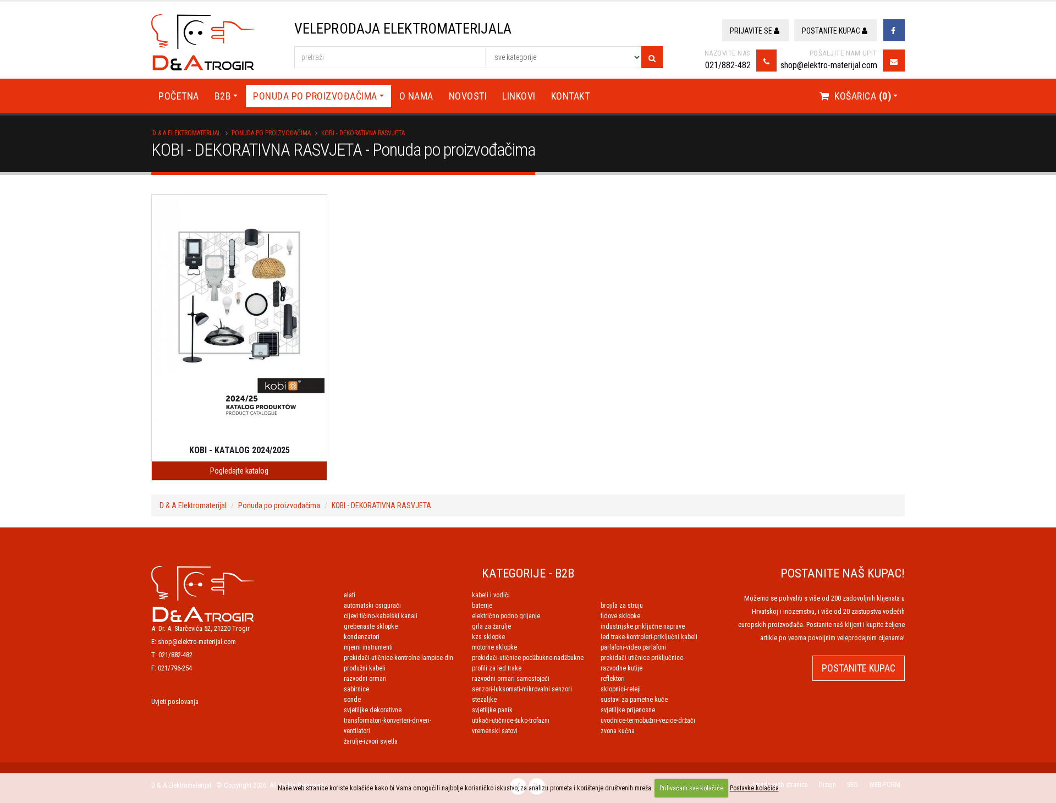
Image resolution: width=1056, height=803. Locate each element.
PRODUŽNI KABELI (365, 668)
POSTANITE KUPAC (858, 668)
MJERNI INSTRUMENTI (368, 647)
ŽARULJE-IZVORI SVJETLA (371, 741)
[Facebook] (894, 30)
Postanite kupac (832, 30)
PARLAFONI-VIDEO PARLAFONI (633, 647)
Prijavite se (752, 30)
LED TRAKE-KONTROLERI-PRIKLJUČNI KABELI (649, 637)
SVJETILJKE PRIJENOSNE (628, 710)
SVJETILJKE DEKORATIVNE (373, 710)
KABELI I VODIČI (491, 595)
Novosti (468, 96)
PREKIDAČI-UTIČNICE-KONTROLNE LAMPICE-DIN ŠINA (398, 657)
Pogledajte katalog (239, 470)
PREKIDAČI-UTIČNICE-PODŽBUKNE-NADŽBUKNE (528, 657)
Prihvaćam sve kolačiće (691, 788)
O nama (416, 96)
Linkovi (519, 96)
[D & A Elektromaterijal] (202, 593)
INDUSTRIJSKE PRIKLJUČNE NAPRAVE (643, 626)
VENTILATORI (357, 731)
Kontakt (570, 96)
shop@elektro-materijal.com (828, 65)
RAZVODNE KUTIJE (621, 668)
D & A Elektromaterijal (186, 133)
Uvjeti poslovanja (175, 701)
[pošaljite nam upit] (894, 61)
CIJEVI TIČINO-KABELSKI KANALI (380, 616)
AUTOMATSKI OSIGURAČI (372, 605)
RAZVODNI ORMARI (365, 678)
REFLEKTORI (613, 678)
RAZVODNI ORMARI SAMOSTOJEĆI (510, 678)
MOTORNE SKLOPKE (494, 647)
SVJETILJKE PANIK (492, 710)
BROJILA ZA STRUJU (622, 605)
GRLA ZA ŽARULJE (491, 626)
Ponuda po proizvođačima (315, 96)
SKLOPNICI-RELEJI (621, 689)
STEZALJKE (484, 699)
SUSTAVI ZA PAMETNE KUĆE (634, 699)
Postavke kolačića (754, 788)
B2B (223, 96)
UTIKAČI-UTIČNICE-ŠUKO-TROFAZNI (510, 720)
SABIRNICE (356, 689)
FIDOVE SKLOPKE (620, 616)
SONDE (352, 699)
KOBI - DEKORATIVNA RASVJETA (363, 133)
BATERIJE (482, 605)
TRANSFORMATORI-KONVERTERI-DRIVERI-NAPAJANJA (387, 720)
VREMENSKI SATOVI (495, 731)
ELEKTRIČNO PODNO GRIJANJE (506, 616)
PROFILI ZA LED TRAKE (496, 668)
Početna (178, 96)
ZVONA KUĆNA (618, 731)
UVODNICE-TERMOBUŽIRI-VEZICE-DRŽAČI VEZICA (648, 720)
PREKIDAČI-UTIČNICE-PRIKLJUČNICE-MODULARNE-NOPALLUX (643, 657)
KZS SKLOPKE (488, 637)
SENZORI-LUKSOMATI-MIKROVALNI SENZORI (522, 689)
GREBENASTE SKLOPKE (371, 626)
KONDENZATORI (362, 637)
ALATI (349, 595)
